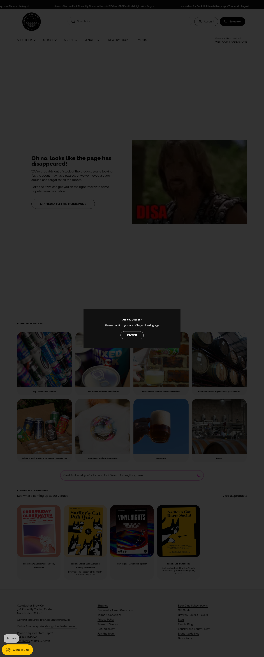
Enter (132, 335)
